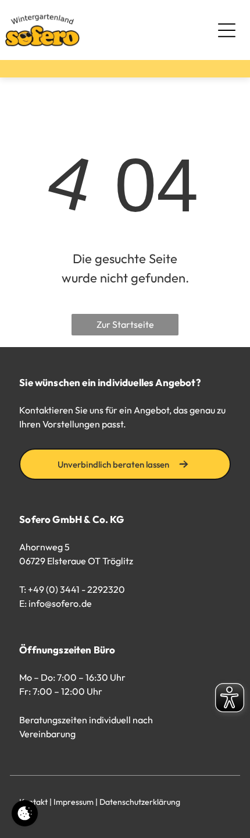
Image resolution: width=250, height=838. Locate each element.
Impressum (73, 802)
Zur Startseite (125, 324)
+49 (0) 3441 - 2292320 (76, 589)
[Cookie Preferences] (25, 813)
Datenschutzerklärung (139, 802)
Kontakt (33, 802)
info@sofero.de (60, 603)
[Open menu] (226, 30)
